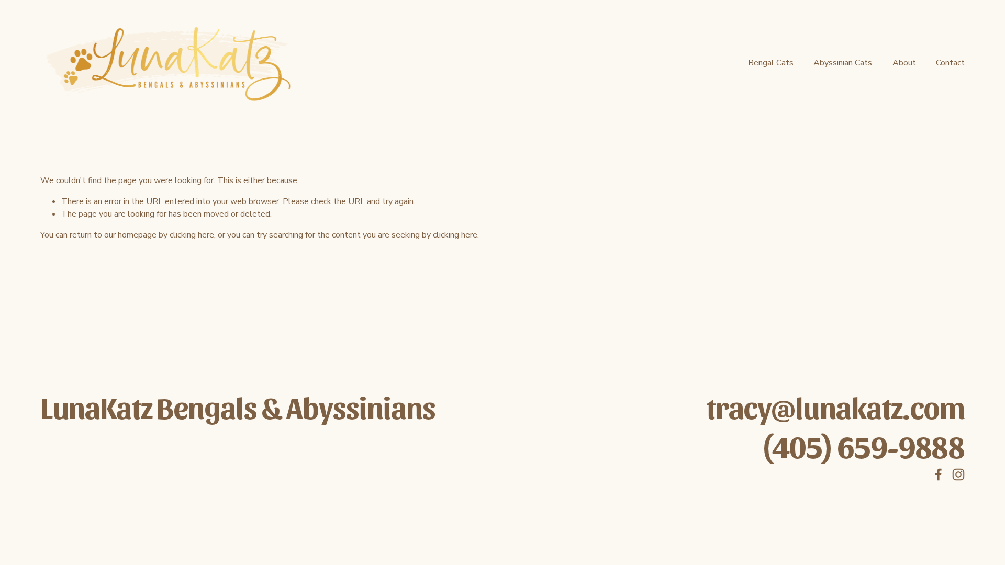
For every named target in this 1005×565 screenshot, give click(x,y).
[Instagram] (958, 474)
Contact (950, 63)
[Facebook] (938, 474)
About (904, 63)
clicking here (192, 235)
